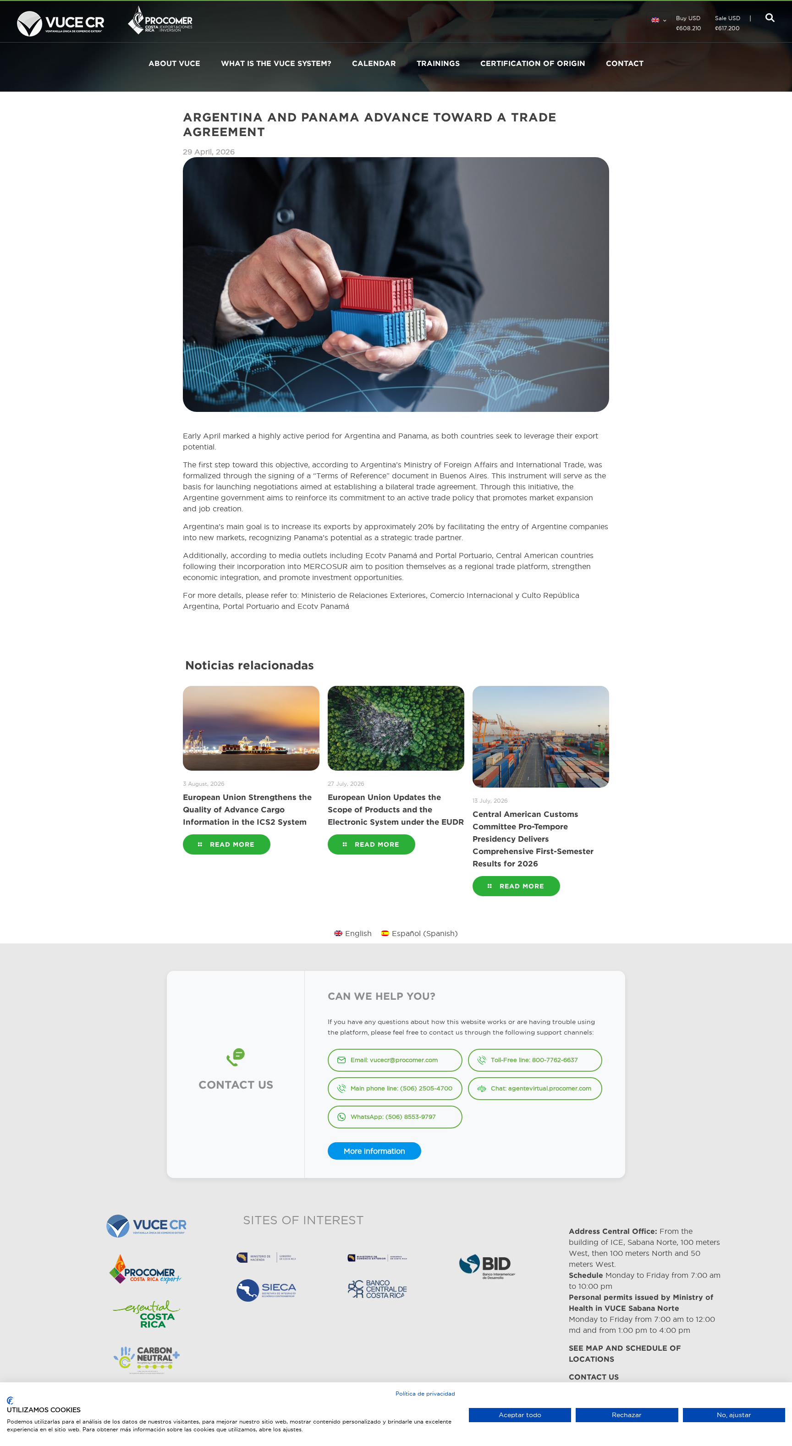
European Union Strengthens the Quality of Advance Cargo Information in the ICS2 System (247, 809)
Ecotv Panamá (323, 606)
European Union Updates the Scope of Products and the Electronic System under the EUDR (396, 809)
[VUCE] (60, 21)
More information (374, 1151)
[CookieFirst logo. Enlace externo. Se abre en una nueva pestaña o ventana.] (10, 1401)
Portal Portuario (251, 606)
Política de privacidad (425, 1394)
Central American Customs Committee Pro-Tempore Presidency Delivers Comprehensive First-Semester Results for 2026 (533, 839)
